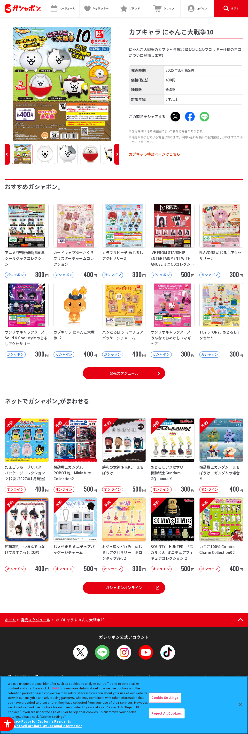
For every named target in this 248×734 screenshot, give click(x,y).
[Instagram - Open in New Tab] (124, 652)
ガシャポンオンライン (124, 587)
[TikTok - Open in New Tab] (167, 652)
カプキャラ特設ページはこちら (154, 154)
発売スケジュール (124, 373)
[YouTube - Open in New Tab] (146, 652)
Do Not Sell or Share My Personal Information (45, 726)
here (56, 688)
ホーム (10, 619)
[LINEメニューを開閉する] (102, 652)
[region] (124, 705)
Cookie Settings (164, 697)
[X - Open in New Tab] (175, 116)
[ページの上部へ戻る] (240, 619)
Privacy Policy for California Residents (40, 721)
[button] (7, 154)
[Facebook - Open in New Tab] (190, 116)
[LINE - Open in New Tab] (204, 116)
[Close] (240, 704)
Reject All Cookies (166, 713)
